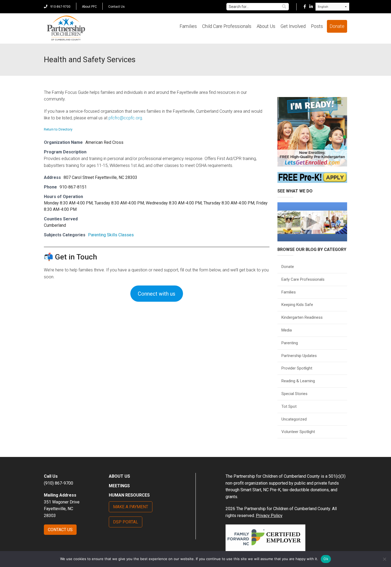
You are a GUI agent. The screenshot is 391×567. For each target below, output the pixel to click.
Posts (317, 26)
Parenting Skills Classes (111, 234)
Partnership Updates (299, 355)
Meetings (119, 485)
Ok (325, 559)
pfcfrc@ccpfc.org (125, 117)
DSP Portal (125, 521)
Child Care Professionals (226, 26)
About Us (266, 26)
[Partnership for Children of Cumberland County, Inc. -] (66, 28)
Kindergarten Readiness (302, 317)
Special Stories (294, 393)
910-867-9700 (59, 7)
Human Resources (129, 495)
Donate (337, 26)
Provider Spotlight (296, 368)
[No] (384, 559)
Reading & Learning (298, 381)
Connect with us (156, 294)
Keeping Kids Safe (297, 304)
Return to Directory (58, 129)
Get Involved (293, 26)
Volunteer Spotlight (298, 431)
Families (188, 26)
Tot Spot (289, 406)
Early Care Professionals (303, 279)
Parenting (289, 343)
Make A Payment (130, 506)
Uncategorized (294, 419)
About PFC (89, 7)
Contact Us (116, 7)
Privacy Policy (269, 515)
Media (286, 330)
